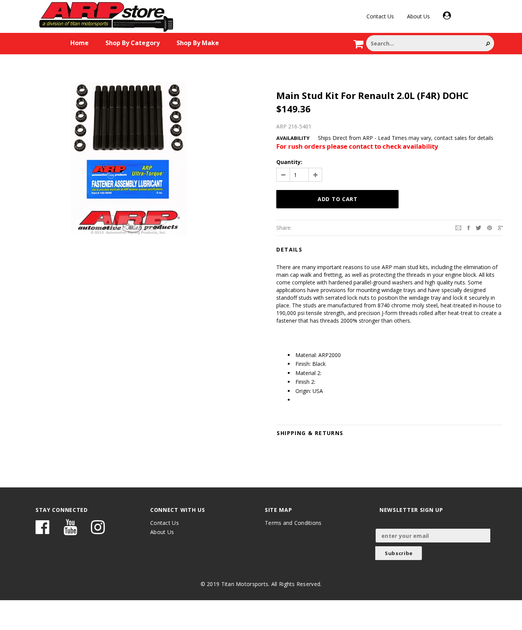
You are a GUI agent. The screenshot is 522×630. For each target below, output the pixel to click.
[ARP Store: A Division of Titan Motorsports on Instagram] (98, 530)
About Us (418, 16)
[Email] (458, 227)
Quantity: (289, 162)
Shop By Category (132, 43)
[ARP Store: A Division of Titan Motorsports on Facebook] (42, 530)
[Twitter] (478, 227)
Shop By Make (198, 43)
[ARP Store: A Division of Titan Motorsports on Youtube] (70, 530)
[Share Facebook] (468, 227)
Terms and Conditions (293, 522)
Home (79, 43)
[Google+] (500, 227)
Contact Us (380, 16)
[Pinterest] (489, 227)
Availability (293, 138)
